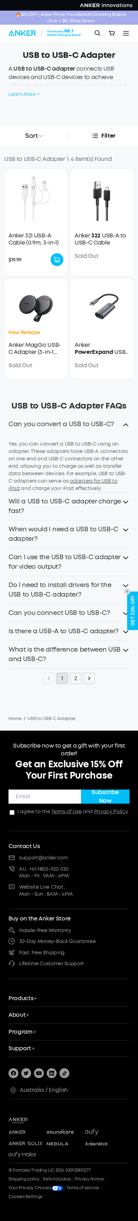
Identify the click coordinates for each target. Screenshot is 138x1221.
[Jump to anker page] (30, 1119)
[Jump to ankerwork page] (102, 1143)
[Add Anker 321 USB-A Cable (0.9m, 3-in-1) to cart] (57, 259)
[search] (97, 33)
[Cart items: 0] (111, 33)
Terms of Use (66, 811)
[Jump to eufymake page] (25, 1155)
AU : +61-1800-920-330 (43, 869)
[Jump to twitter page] (26, 1073)
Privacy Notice (89, 1179)
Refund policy (57, 1179)
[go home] (44, 33)
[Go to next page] (89, 678)
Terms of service (82, 1188)
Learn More (22, 94)
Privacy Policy (111, 811)
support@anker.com (43, 857)
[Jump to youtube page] (39, 1073)
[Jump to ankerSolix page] (25, 1143)
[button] (69, 426)
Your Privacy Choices (30, 1188)
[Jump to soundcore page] (64, 1132)
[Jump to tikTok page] (64, 1073)
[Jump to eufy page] (102, 1132)
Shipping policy (23, 1179)
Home (15, 718)
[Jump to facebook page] (13, 1073)
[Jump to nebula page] (64, 1143)
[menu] (126, 33)
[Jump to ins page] (52, 1073)
